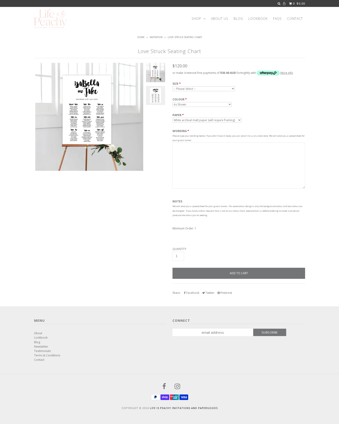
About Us (219, 18)
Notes (177, 201)
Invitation (156, 37)
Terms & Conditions (47, 355)
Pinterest (226, 293)
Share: (176, 293)
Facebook (192, 293)
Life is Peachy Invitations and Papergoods (184, 408)
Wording (179, 130)
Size (175, 83)
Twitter (209, 293)
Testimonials (42, 351)
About (38, 333)
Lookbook (258, 18)
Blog (238, 18)
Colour (178, 99)
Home (141, 37)
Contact (295, 18)
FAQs (277, 18)
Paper (176, 115)
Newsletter (41, 347)
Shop (196, 18)
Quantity (179, 249)
